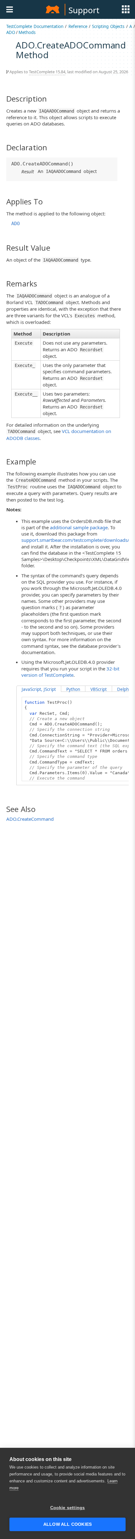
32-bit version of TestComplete (70, 671)
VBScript (98, 689)
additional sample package (79, 527)
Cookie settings (67, 1507)
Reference (77, 26)
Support (83, 10)
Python (73, 689)
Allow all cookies (67, 1524)
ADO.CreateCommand (30, 819)
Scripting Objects (108, 26)
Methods (27, 32)
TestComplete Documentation (34, 26)
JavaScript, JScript (39, 689)
